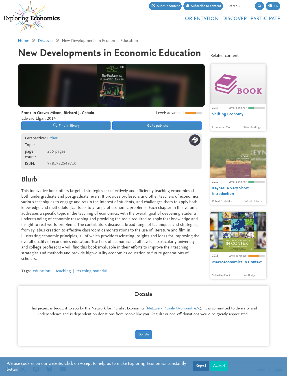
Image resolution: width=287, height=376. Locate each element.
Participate (265, 19)
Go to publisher (158, 125)
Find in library (69, 125)
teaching (63, 271)
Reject (201, 365)
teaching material (91, 271)
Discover (234, 19)
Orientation (202, 19)
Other (52, 138)
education (41, 271)
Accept (219, 365)
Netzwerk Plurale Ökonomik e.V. (173, 309)
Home (23, 41)
